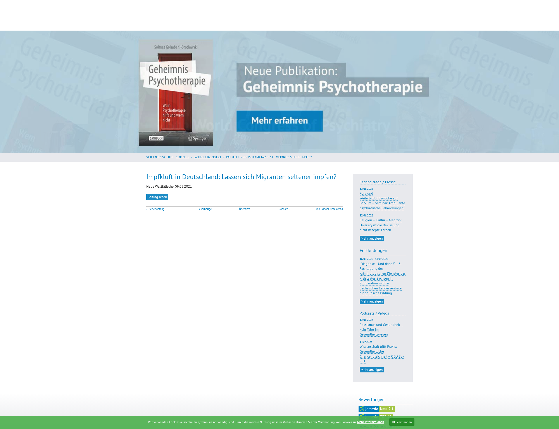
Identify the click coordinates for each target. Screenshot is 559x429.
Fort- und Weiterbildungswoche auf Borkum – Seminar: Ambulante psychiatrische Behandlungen (382, 198)
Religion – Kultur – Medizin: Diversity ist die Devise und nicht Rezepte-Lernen (381, 223)
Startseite (182, 157)
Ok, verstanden (402, 422)
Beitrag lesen (157, 197)
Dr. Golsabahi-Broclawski (328, 209)
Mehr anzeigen (372, 238)
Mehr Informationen (370, 422)
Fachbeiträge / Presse (207, 157)
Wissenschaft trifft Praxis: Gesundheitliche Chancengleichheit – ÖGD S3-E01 (382, 353)
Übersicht (244, 209)
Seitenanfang (156, 209)
